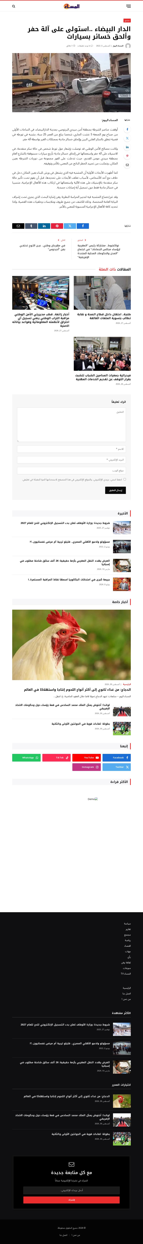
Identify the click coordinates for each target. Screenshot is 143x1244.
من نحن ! (126, 999)
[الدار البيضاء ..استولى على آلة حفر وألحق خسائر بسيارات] (71, 82)
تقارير (128, 929)
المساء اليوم (118, 46)
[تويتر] (127, 138)
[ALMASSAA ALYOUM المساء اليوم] (71, 6)
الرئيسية (127, 684)
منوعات (127, 968)
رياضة (128, 940)
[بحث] (14, 6)
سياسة (127, 923)
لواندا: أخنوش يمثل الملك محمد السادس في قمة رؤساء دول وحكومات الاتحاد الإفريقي (62, 706)
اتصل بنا (127, 993)
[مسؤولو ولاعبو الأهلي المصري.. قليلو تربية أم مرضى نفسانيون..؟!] (122, 546)
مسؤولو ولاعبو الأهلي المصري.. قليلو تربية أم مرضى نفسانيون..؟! (70, 542)
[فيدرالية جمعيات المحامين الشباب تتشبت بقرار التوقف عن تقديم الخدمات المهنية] (102, 354)
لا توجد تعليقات (83, 46)
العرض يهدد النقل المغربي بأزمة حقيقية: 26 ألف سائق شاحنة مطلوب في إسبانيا (65, 562)
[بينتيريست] (127, 155)
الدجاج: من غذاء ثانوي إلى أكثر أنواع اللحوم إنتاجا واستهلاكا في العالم (77, 690)
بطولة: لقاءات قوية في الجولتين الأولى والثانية (81, 724)
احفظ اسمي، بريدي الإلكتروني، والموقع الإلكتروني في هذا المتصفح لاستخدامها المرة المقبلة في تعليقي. (72, 479)
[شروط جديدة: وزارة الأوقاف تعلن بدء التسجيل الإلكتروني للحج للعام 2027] (122, 527)
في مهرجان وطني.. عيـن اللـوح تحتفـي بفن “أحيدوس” (42, 247)
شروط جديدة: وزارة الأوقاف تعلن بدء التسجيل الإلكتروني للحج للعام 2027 (65, 523)
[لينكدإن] (127, 147)
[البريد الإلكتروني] (127, 164)
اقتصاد (127, 945)
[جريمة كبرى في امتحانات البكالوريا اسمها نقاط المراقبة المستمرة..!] (122, 584)
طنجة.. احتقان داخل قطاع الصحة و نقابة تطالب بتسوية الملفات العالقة (104, 316)
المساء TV (126, 973)
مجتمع (127, 20)
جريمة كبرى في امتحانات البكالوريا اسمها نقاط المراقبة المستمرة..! (69, 579)
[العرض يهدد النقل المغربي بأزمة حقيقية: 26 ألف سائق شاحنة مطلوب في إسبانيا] (122, 565)
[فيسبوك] (127, 129)
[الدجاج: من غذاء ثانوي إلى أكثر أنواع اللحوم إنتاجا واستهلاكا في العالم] (71, 645)
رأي (129, 957)
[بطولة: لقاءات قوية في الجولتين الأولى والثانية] (122, 728)
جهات (128, 951)
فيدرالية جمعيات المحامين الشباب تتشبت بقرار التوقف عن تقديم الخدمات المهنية (103, 377)
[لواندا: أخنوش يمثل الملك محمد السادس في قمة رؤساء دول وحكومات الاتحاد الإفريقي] (122, 709)
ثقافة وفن (126, 962)
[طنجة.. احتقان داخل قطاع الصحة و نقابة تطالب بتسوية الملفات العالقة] (102, 293)
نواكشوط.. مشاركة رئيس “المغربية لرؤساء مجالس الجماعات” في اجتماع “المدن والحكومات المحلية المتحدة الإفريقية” (99, 251)
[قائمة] (128, 6)
